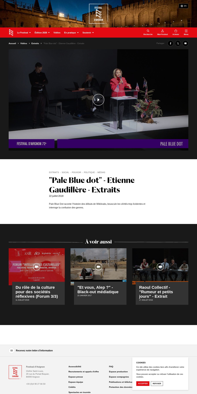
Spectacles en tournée (80, 392)
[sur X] (178, 43)
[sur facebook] (170, 43)
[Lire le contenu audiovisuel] (98, 100)
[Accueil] (11, 32)
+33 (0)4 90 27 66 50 (35, 384)
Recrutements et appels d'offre (84, 371)
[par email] (185, 43)
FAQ (111, 366)
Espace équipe (76, 382)
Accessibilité (75, 366)
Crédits (72, 387)
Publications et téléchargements (125, 382)
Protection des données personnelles (127, 387)
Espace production (118, 371)
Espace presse (76, 377)
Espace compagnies (119, 377)
